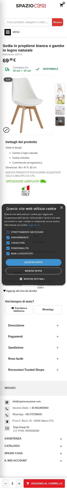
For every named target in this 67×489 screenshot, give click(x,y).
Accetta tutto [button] (33, 262)
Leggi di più (34, 224)
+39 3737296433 (33, 414)
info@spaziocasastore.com (27, 401)
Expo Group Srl (21, 427)
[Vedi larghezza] (6, 130)
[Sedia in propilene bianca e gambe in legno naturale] (27, 105)
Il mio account (15, 460)
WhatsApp (48, 309)
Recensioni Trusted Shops (26, 369)
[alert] (33, 244)
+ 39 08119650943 (38, 408)
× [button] (61, 207)
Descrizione (16, 325)
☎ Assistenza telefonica (19, 309)
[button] (33, 279)
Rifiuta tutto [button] (33, 270)
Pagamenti (15, 336)
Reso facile (15, 358)
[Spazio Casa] (31, 5)
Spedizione (15, 347)
